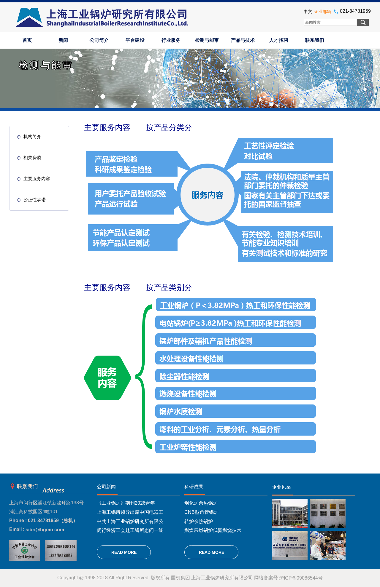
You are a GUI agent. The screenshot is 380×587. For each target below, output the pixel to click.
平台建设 (135, 40)
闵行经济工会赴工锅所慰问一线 (130, 530)
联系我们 (314, 40)
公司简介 (99, 40)
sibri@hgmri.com (45, 529)
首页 (27, 40)
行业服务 (171, 40)
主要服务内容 (36, 178)
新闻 (63, 40)
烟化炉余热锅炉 (201, 503)
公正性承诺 (34, 199)
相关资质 (32, 157)
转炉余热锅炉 (198, 521)
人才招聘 (278, 40)
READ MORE (124, 552)
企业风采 (281, 487)
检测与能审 (207, 40)
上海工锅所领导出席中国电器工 (130, 512)
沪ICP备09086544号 (301, 577)
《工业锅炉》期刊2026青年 (126, 503)
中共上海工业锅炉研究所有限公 (130, 521)
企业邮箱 (322, 11)
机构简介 (32, 136)
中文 (308, 11)
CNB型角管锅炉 (201, 512)
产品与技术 (243, 40)
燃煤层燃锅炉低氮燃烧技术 (212, 530)
